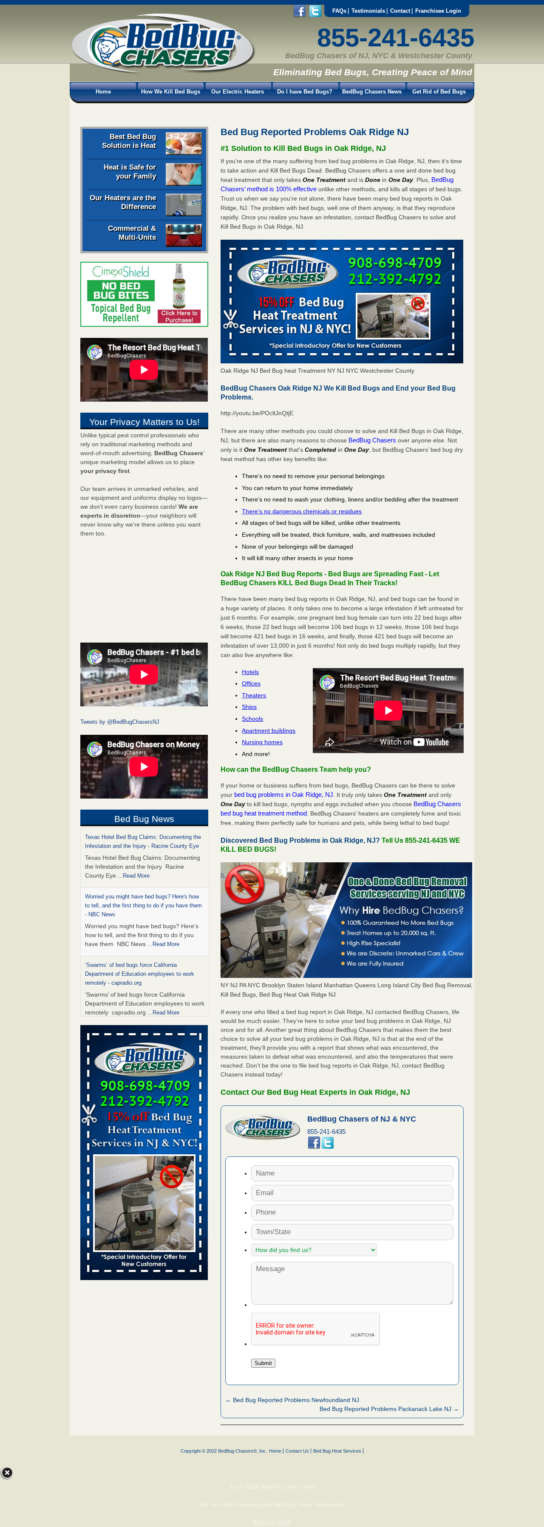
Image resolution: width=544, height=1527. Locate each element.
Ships (249, 706)
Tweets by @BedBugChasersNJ (119, 722)
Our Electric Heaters (237, 91)
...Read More (134, 876)
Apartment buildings (268, 730)
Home (103, 91)
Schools (252, 718)
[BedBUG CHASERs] (163, 72)
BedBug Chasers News (372, 91)
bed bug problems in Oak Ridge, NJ (283, 794)
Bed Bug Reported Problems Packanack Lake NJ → (389, 1408)
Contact (400, 11)
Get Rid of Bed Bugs (439, 91)
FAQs (339, 11)
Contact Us (297, 1450)
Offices (251, 683)
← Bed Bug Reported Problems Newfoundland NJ (292, 1400)
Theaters (254, 695)
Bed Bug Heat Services (337, 1450)
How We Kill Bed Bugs (170, 91)
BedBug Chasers (372, 440)
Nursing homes (262, 742)
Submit (263, 1363)
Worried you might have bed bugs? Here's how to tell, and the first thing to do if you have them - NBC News (143, 905)
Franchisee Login (438, 11)
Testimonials (368, 11)
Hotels (250, 672)
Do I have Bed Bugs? (304, 91)
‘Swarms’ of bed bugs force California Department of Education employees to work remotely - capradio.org (139, 974)
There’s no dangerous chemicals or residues (302, 511)
